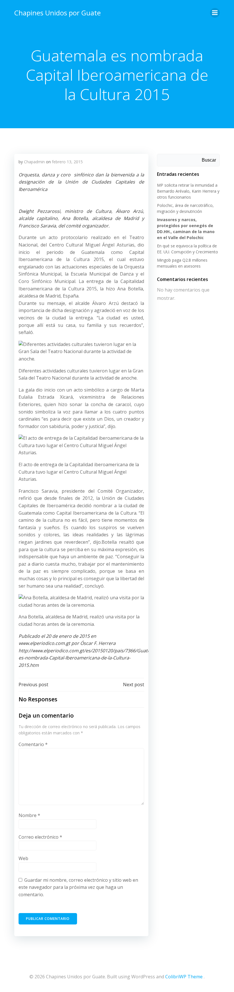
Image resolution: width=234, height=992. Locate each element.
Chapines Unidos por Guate (57, 12)
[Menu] (215, 13)
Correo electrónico (40, 837)
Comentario (33, 744)
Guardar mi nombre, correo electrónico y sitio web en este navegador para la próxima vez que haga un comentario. (78, 887)
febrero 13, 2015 (67, 161)
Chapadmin (34, 161)
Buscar (209, 160)
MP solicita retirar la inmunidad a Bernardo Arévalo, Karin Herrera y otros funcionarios (188, 191)
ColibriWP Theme (184, 976)
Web (23, 858)
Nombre (29, 815)
